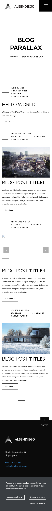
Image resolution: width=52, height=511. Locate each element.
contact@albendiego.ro (16, 466)
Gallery (15, 225)
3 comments (38, 136)
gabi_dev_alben (19, 97)
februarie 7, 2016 (20, 222)
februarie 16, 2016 (21, 134)
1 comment (17, 94)
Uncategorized (19, 91)
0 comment (37, 225)
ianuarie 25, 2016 (20, 310)
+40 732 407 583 (13, 462)
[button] (20, 250)
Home (14, 56)
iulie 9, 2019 (17, 88)
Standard (16, 136)
